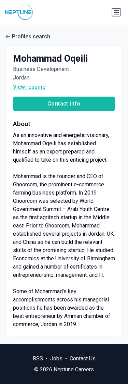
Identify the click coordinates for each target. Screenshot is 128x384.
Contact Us (83, 358)
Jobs (56, 358)
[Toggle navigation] (116, 12)
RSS (38, 358)
